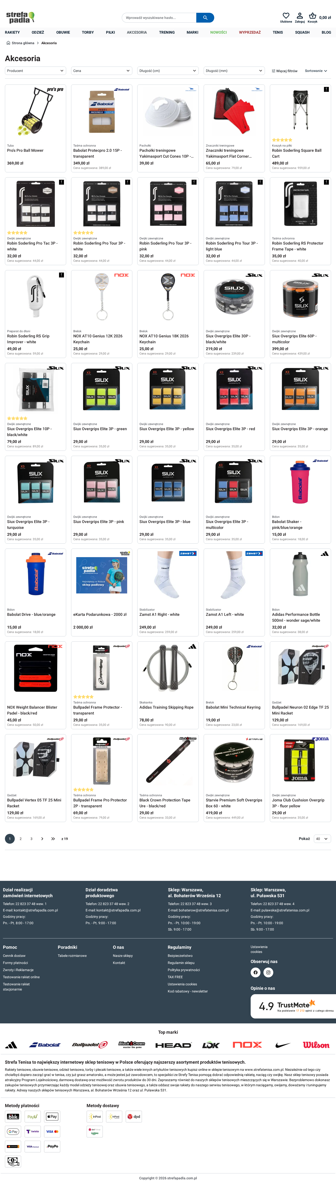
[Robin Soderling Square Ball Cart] (300, 111)
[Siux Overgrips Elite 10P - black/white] (35, 389)
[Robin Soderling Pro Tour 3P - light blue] (234, 204)
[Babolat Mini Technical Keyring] (234, 668)
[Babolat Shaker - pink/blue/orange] (300, 482)
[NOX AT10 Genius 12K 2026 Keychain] (101, 296)
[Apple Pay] (52, 1116)
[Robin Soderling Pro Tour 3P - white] (101, 204)
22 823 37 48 (25, 904)
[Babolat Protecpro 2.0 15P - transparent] (101, 111)
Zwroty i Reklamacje (18, 970)
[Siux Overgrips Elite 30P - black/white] (234, 296)
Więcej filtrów (286, 71)
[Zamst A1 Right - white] (167, 575)
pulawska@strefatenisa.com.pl (285, 910)
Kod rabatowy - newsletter (188, 991)
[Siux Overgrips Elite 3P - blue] (167, 482)
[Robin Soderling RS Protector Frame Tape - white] (300, 204)
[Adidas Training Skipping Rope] (167, 668)
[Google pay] (13, 1131)
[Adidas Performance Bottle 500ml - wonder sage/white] (300, 575)
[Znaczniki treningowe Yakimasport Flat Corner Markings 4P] (234, 111)
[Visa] (52, 1131)
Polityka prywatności (184, 970)
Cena (77, 71)
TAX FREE (175, 977)
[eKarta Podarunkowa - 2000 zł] (101, 575)
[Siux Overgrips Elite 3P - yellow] (167, 389)
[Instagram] (268, 972)
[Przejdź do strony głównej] (20, 18)
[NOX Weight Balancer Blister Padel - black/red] (35, 668)
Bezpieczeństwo (180, 956)
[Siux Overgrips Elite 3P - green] (101, 389)
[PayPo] (52, 1146)
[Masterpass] (13, 1146)
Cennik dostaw (14, 956)
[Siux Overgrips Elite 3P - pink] (101, 482)
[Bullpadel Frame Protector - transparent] (101, 668)
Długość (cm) (149, 71)
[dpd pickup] (95, 1131)
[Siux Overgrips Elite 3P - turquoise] (35, 482)
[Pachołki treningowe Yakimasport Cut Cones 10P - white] (167, 111)
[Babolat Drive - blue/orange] (35, 575)
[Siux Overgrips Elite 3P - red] (234, 389)
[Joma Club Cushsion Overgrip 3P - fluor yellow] (300, 760)
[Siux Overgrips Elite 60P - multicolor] (300, 296)
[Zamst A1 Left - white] (234, 575)
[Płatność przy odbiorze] (13, 1161)
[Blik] (13, 1116)
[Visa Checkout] (33, 1146)
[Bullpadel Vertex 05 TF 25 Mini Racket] (35, 760)
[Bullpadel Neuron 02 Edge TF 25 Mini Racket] (300, 668)
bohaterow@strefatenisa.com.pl (204, 910)
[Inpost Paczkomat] (114, 1116)
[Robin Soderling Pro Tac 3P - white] (35, 204)
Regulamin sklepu (181, 963)
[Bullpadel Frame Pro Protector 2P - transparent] (101, 760)
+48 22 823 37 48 (40, 4)
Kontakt (119, 963)
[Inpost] (95, 1116)
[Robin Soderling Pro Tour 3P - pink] (167, 204)
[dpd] (134, 1116)
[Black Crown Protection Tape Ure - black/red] (167, 760)
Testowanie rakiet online (21, 977)
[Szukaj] (205, 18)
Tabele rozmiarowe (72, 956)
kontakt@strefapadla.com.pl (36, 910)
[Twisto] (33, 1131)
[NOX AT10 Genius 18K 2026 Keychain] (167, 296)
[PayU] (33, 1116)
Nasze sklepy (123, 956)
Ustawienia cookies (182, 984)
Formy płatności (15, 963)
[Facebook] (255, 972)
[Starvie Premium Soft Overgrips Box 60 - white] (234, 760)
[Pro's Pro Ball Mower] (35, 111)
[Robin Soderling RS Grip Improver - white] (35, 296)
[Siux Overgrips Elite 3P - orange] (300, 389)
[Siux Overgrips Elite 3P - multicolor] (234, 482)
